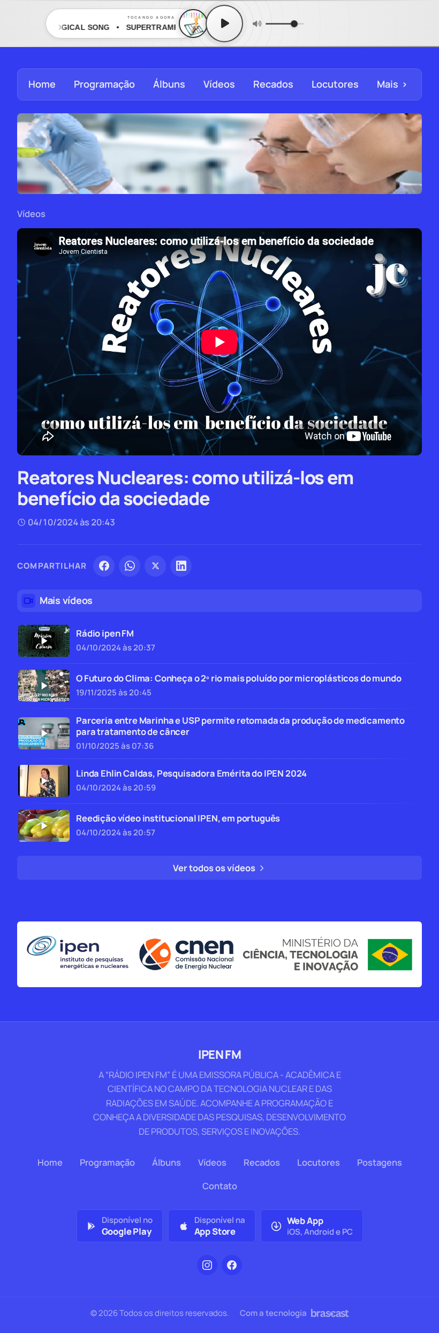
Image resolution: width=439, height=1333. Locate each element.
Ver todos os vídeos (215, 868)
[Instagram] (207, 1265)
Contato (219, 1186)
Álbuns (169, 84)
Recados (273, 84)
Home (42, 84)
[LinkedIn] (181, 566)
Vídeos (219, 84)
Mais (392, 84)
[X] (155, 566)
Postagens (379, 1162)
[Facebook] (104, 566)
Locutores (335, 84)
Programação (104, 84)
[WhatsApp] (129, 566)
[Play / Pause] (224, 23)
